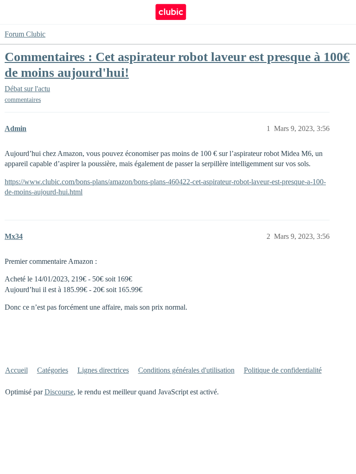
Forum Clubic (25, 34)
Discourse (59, 392)
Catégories (52, 370)
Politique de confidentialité (283, 370)
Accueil (16, 370)
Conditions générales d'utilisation (186, 370)
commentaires (23, 99)
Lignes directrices (103, 370)
